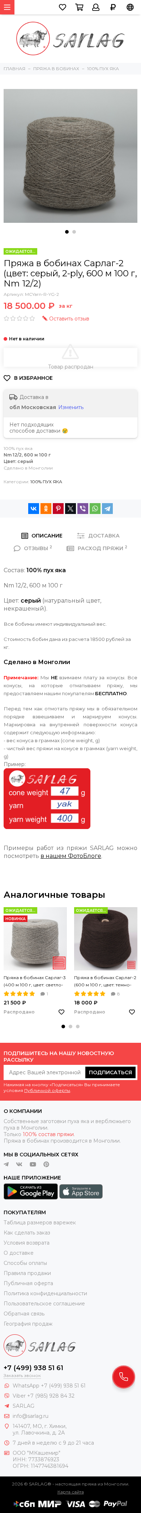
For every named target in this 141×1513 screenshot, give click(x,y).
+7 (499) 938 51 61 (33, 1368)
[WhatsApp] (95, 508)
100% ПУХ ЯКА (46, 481)
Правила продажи (27, 1273)
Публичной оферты (47, 1090)
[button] (67, 232)
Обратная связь (24, 1313)
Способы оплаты (25, 1263)
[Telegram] (107, 508)
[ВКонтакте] (33, 508)
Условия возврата (27, 1243)
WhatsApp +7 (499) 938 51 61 (49, 1385)
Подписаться (110, 1072)
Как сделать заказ (27, 1232)
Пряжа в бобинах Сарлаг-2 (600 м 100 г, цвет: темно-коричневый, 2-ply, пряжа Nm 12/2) (105, 982)
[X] (70, 508)
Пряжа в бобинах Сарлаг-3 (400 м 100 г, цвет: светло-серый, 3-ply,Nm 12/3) (35, 982)
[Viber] (82, 508)
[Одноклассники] (45, 508)
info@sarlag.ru (30, 1416)
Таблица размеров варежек (40, 1222)
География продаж (28, 1324)
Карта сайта (70, 1492)
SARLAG (23, 1406)
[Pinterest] (58, 508)
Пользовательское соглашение (44, 1303)
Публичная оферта (28, 1283)
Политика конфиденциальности (45, 1293)
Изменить (71, 407)
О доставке (19, 1253)
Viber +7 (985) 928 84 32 (43, 1396)
